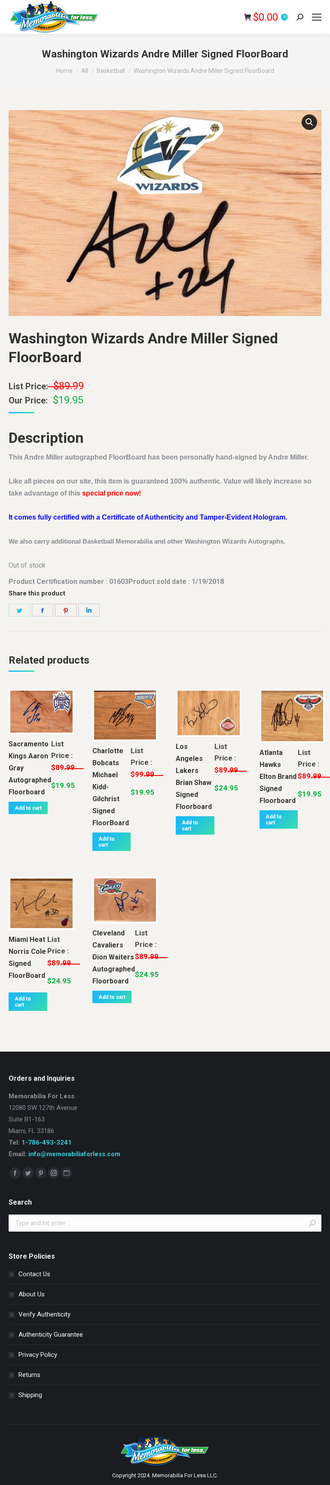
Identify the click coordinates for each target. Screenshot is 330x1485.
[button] (309, 122)
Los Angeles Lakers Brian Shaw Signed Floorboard (194, 776)
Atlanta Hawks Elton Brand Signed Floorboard (278, 777)
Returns (29, 1375)
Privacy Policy (37, 1355)
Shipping (30, 1395)
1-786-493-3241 (46, 1142)
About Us (31, 1294)
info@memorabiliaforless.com (74, 1154)
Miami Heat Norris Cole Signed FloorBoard (27, 957)
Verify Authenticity (44, 1314)
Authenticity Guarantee (50, 1334)
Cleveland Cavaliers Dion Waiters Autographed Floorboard (113, 957)
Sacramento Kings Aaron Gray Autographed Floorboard (30, 768)
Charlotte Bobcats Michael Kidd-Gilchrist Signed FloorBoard (110, 787)
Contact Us (34, 1274)
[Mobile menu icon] (316, 17)
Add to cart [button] (28, 808)
